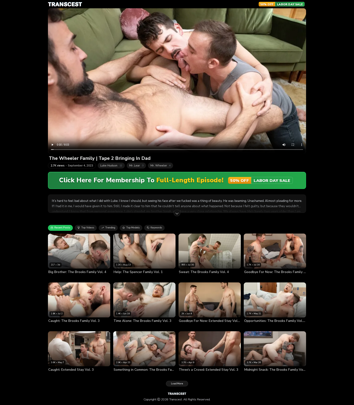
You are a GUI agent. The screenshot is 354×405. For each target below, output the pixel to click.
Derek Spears (201, 327)
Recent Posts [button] (62, 227)
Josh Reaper (55, 278)
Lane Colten (251, 327)
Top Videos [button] (87, 227)
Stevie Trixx (71, 278)
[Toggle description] (177, 213)
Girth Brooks (251, 278)
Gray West (120, 278)
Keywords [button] (156, 227)
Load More (177, 383)
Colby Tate (185, 327)
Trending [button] (110, 227)
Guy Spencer (135, 278)
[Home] (65, 4)
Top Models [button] (133, 227)
